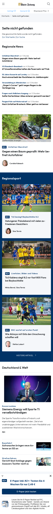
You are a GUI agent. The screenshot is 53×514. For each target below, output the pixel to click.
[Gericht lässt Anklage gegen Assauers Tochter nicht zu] (43, 461)
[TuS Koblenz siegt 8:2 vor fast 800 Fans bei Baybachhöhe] (26, 254)
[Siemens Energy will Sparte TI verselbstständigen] (27, 388)
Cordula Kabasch (16, 163)
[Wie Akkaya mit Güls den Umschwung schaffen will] (26, 311)
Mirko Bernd (10, 287)
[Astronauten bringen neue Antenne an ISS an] (43, 446)
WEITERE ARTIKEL (24, 355)
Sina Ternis (17, 231)
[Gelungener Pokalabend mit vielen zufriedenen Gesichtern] (26, 197)
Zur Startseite (8, 37)
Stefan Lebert (18, 344)
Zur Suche (20, 37)
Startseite (6, 16)
